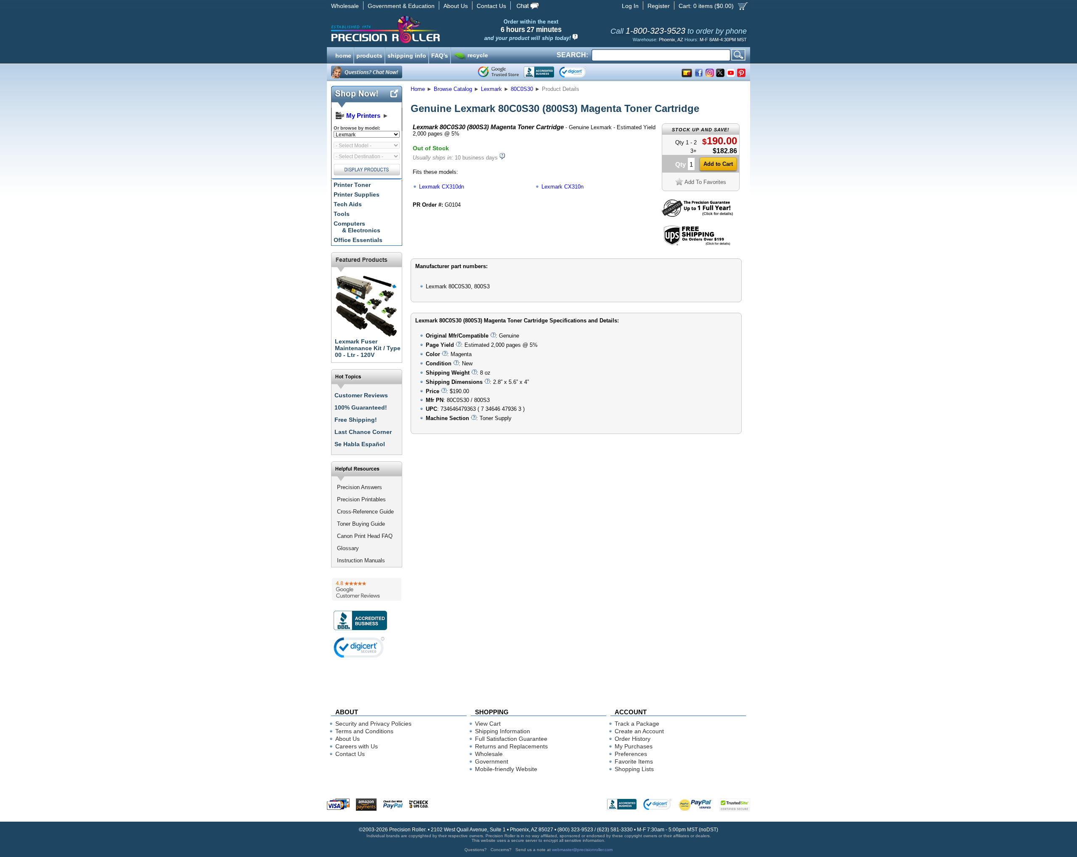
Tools (342, 213)
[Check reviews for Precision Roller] (366, 589)
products (369, 54)
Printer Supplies (356, 194)
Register (658, 6)
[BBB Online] (539, 72)
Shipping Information (502, 731)
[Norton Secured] (579, 72)
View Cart (488, 723)
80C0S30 (522, 89)
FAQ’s (439, 54)
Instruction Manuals (361, 560)
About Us (455, 6)
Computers (357, 227)
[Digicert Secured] (359, 647)
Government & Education (401, 6)
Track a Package (637, 723)
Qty (680, 164)
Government (491, 761)
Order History (632, 738)
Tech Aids (348, 204)
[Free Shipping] (697, 244)
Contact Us (491, 6)
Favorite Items (634, 761)
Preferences (631, 754)
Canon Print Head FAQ (365, 536)
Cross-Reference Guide (365, 511)
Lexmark (491, 89)
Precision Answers (359, 487)
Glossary (348, 548)
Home (418, 89)
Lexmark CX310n (562, 187)
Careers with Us (356, 746)
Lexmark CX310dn (441, 187)
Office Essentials (358, 240)
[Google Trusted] (498, 72)
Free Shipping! (355, 419)
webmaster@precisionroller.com (582, 849)
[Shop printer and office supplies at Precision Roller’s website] (429, 29)
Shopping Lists (634, 769)
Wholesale (345, 6)
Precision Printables (361, 499)
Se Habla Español (359, 444)
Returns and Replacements (511, 746)
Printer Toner (352, 184)
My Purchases (634, 746)
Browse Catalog (453, 89)
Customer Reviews (361, 395)
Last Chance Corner (363, 431)
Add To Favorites (705, 182)
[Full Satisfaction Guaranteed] (697, 215)
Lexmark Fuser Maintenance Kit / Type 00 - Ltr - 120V (368, 348)
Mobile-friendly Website (506, 769)
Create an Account (639, 731)
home (343, 54)
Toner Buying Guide (361, 524)
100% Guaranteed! (360, 407)
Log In (630, 6)
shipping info (406, 54)
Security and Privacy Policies (373, 723)
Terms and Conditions (364, 731)
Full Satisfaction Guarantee (511, 738)
